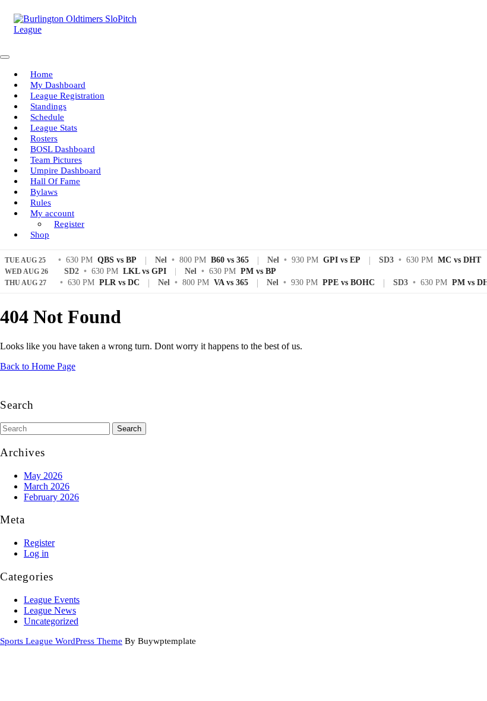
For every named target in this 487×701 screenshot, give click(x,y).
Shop (39, 234)
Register (69, 224)
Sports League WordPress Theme (61, 641)
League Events (52, 600)
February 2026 (51, 497)
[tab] (5, 57)
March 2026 (46, 486)
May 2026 (43, 476)
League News (50, 610)
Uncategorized (51, 621)
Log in (36, 553)
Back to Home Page (37, 366)
